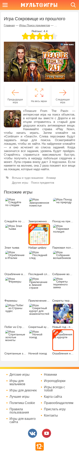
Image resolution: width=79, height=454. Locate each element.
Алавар (51, 177)
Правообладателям (58, 403)
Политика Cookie (22, 403)
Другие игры (20, 182)
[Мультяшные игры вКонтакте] (32, 433)
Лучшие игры (19, 396)
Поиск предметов (42, 182)
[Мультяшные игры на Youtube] (46, 433)
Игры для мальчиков (17, 382)
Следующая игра (63, 101)
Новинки (50, 374)
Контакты (51, 415)
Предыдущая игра (15, 101)
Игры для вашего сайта (23, 420)
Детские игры (20, 374)
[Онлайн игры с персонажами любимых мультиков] (39, 5)
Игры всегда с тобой (54, 389)
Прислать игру (55, 409)
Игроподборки (54, 381)
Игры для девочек (23, 390)
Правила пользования (19, 411)
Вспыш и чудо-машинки (27, 177)
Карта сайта (53, 396)
